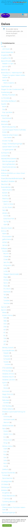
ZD (5, 344)
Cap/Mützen (5, 86)
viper (5, 224)
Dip (3, 109)
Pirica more (8, 440)
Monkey (5, 397)
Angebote (4, 55)
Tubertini (5, 201)
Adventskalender (7, 52)
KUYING (5, 196)
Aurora (6, 216)
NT (4, 333)
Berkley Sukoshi (8, 347)
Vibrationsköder (7, 426)
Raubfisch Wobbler (8, 181)
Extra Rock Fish (9, 219)
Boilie (4, 106)
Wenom (6, 422)
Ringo (6, 443)
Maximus (5, 198)
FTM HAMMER (7, 368)
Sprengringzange (8, 512)
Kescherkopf (6, 118)
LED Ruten (6, 49)
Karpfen (4, 104)
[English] (15, 2)
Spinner (4, 307)
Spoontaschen (7, 478)
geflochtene (6, 239)
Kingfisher (6, 493)
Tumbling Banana (8, 501)
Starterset (7, 292)
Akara (4, 312)
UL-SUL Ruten (7, 207)
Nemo (6, 283)
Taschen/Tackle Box (8, 473)
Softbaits (4, 248)
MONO (4, 242)
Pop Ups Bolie (7, 112)
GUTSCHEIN (5, 98)
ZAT (5, 341)
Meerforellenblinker (9, 167)
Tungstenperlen (8, 150)
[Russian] (22, 2)
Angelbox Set (6, 58)
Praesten (7, 356)
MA (5, 330)
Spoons (3, 310)
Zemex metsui (7, 446)
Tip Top (6, 221)
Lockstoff (4, 156)
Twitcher (7, 303)
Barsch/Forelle (6, 61)
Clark (5, 449)
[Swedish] (24, 2)
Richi (5, 463)
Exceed (6, 403)
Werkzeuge (5, 487)
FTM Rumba (6, 371)
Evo (5, 437)
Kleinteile (4, 124)
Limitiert (8, 364)
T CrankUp (6, 499)
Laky (5, 268)
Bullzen (5, 193)
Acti (5, 385)
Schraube (7, 359)
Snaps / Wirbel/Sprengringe (12, 144)
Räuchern (4, 184)
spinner (5, 66)
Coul (5, 452)
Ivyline (4, 382)
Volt (5, 466)
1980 (5, 321)
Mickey (6, 280)
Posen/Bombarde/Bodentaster (12, 178)
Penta (6, 388)
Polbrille (4, 170)
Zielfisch (5, 469)
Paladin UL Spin (8, 63)
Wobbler (4, 490)
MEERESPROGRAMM (8, 159)
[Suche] (16, 15)
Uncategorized (6, 481)
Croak (6, 259)
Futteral (5, 475)
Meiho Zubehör (9, 83)
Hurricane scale (9, 419)
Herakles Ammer (8, 374)
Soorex (4, 251)
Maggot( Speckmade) (11, 274)
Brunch (6, 253)
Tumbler (6, 300)
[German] (17, 2)
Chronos (6, 416)
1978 (5, 318)
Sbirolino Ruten (6, 228)
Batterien (4, 70)
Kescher (4, 116)
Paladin (6, 353)
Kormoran (5, 391)
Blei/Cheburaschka (9, 127)
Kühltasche (5, 153)
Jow (5, 457)
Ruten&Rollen (6, 187)
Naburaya (5, 400)
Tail (5, 294)
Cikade (6, 256)
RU (5, 335)
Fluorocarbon (7, 236)
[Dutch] (13, 2)
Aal (2, 46)
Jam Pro (6, 262)
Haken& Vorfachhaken (10, 135)
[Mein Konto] (20, 15)
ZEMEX (4, 213)
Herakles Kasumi (8, 377)
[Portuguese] (20, 2)
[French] (16, 2)
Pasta (5, 286)
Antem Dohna (7, 315)
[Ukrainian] (26, 2)
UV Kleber (4, 484)
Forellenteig (5, 92)
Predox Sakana (7, 409)
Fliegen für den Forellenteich (11, 89)
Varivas (4, 245)
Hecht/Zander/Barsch (8, 101)
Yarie (4, 210)
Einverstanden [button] (7, 525)
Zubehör (4, 505)
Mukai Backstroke (8, 496)
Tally (5, 297)
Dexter (6, 431)
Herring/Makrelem (8, 164)
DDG (5, 324)
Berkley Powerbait (8, 95)
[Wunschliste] (18, 15)
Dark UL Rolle (8, 204)
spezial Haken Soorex (9, 147)
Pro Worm (7, 289)
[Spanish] (23, 2)
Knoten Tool (6, 141)
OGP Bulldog (7, 406)
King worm (7, 265)
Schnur (3, 231)
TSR (5, 338)
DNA (5, 327)
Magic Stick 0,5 (7, 394)
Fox (5, 454)
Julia (5, 460)
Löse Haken (8, 137)
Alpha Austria (7, 190)
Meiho (4, 80)
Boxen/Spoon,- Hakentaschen (11, 73)
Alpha (4, 233)
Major (5, 277)
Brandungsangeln (8, 161)
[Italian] (19, 2)
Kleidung (4, 121)
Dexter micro (8, 434)
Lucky (6, 271)
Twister (6, 362)
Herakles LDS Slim (8, 380)
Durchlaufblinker (8, 350)
